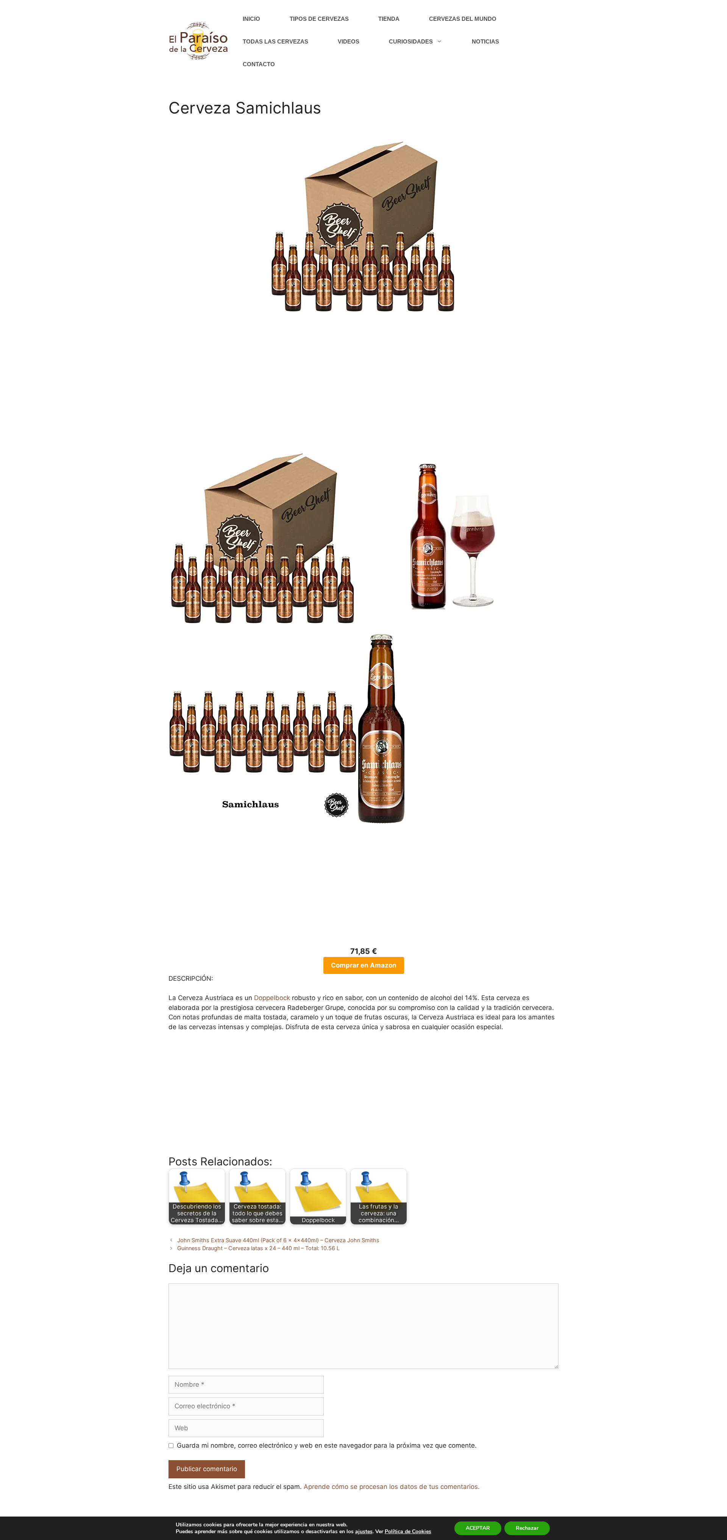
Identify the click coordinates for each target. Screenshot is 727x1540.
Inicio (251, 19)
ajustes (364, 1531)
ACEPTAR (478, 1528)
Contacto (259, 64)
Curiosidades (411, 41)
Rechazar (527, 1528)
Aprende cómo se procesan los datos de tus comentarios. (392, 1486)
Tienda (388, 19)
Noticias (485, 41)
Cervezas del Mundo (462, 19)
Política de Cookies (408, 1531)
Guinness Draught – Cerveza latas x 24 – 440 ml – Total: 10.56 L (258, 1248)
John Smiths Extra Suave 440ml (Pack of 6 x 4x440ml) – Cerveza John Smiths (278, 1240)
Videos (348, 41)
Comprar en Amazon (363, 965)
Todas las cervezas (275, 41)
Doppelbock (272, 998)
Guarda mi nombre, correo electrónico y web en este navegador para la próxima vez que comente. (327, 1445)
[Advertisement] (363, 385)
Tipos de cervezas (319, 19)
